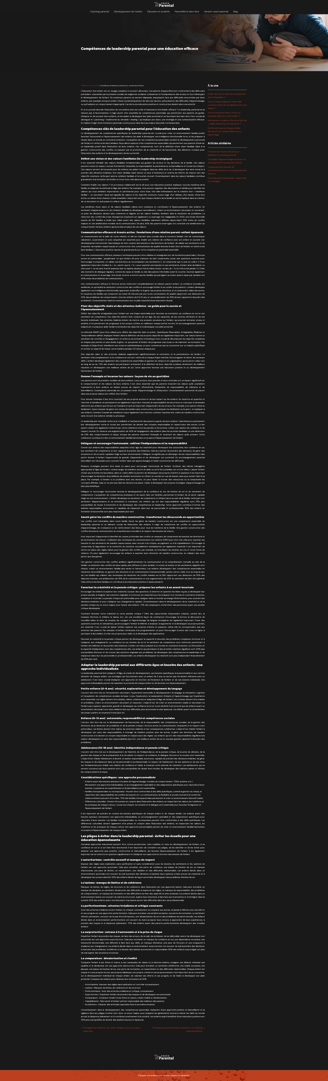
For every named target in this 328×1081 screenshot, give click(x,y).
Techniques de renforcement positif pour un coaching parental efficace (177, 1029)
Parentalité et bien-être (187, 11)
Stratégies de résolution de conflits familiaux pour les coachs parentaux (111, 1029)
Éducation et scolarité (158, 11)
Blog (235, 11)
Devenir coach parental (216, 11)
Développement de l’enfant (128, 11)
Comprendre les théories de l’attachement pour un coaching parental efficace (227, 170)
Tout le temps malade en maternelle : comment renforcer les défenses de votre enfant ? (227, 105)
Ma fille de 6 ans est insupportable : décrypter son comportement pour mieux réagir (224, 131)
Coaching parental (99, 11)
